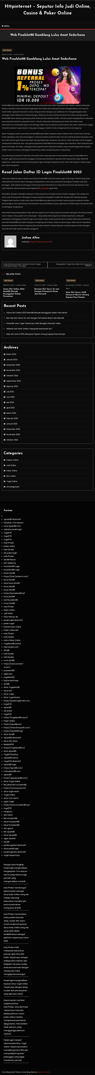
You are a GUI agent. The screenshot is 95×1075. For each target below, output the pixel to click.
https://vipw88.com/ (13, 768)
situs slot (8, 690)
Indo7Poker (9, 542)
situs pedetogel (11, 848)
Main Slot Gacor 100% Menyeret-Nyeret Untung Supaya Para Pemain (77, 295)
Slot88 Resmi (10, 559)
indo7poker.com (11, 647)
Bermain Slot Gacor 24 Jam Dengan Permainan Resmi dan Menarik (47, 291)
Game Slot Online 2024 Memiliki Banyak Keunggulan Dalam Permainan (36, 312)
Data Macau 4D (11, 616)
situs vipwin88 (10, 751)
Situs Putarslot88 (11, 821)
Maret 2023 (11, 413)
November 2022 (13, 434)
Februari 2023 (12, 418)
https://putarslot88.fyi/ (14, 593)
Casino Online (12, 460)
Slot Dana (8, 815)
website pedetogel (13, 529)
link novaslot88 (10, 818)
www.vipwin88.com (12, 526)
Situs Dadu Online (12, 927)
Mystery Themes (43, 1072)
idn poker (8, 710)
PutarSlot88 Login (12, 566)
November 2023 (13, 370)
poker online (9, 546)
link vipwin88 (9, 831)
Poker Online (11, 470)
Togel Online (11, 481)
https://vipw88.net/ (13, 724)
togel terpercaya (12, 855)
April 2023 (10, 407)
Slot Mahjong (10, 563)
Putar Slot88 (9, 573)
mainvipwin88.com (12, 771)
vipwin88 (8, 707)
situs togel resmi (11, 791)
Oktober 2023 (12, 375)
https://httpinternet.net (41, 241)
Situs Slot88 (9, 734)
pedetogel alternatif (13, 620)
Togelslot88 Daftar (12, 643)
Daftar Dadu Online (12, 626)
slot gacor (8, 828)
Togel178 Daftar (11, 754)
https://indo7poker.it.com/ (16, 576)
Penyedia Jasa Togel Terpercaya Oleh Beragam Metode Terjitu (33, 323)
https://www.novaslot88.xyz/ (17, 805)
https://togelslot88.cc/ (14, 747)
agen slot (8, 673)
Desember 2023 (13, 365)
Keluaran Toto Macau (13, 522)
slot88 (6, 650)
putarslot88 (9, 670)
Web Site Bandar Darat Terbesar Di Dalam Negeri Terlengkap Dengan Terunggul (22, 265)
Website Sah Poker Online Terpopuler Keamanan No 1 (29, 328)
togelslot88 (9, 677)
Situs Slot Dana (11, 741)
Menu (7, 26)
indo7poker (9, 549)
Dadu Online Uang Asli (18, 894)
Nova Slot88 (9, 579)
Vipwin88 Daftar (11, 757)
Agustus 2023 (12, 386)
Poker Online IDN (11, 630)
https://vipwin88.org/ (13, 731)
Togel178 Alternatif (12, 761)
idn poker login (10, 553)
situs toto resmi (11, 798)
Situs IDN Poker (21, 1007)
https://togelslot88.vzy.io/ (16, 717)
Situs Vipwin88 (10, 835)
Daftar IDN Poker (11, 680)
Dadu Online (9, 610)
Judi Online (11, 465)
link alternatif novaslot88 (15, 784)
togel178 (8, 532)
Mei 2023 (10, 402)
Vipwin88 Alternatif (12, 519)
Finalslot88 (44, 188)
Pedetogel (8, 868)
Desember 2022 (13, 429)
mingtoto (8, 811)
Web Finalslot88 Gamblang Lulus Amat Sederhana (39, 58)
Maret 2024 (11, 354)
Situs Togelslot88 (12, 687)
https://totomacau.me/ (15, 788)
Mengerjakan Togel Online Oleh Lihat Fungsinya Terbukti (74, 265)
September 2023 (13, 381)
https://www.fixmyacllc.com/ (17, 727)
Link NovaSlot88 (11, 600)
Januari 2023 (11, 424)
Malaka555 (9, 744)
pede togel (9, 623)
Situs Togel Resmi (12, 697)
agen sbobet (10, 838)
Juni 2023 (10, 397)
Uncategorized (12, 486)
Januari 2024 (12, 359)
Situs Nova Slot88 (12, 583)
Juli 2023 (10, 391)
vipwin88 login (10, 764)
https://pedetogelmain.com (17, 700)
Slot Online (7, 50)
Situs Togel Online (12, 781)
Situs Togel (9, 694)
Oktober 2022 (12, 440)
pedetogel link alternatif (15, 845)
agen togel (9, 801)
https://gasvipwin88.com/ (16, 778)
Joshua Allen (19, 54)
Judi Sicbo (8, 613)
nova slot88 (9, 660)
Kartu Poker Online (12, 640)
